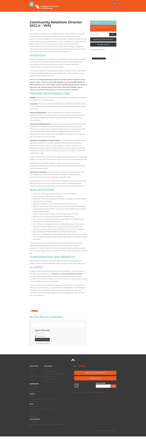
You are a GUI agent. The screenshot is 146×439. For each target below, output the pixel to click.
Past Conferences (34, 401)
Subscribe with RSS (98, 49)
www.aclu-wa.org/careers (51, 281)
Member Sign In (103, 44)
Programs (48, 366)
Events (32, 394)
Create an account (43, 343)
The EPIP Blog (33, 406)
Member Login (34, 389)
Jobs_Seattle (34, 310)
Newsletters (33, 416)
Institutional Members (35, 376)
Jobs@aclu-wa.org (69, 271)
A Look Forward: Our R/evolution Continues (41, 409)
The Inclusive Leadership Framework (54, 373)
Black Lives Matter (35, 411)
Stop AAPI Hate (34, 414)
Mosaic (100, 430)
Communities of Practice (51, 371)
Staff (31, 371)
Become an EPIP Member (103, 39)
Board (31, 373)
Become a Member (35, 391)
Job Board (94, 22)
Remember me (41, 336)
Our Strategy (35, 419)
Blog (31, 404)
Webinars (47, 381)
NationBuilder (113, 430)
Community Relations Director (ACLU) (101, 28)
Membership (34, 384)
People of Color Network (51, 376)
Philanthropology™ (49, 378)
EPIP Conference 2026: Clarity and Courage (41, 399)
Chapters (32, 378)
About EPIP (34, 366)
